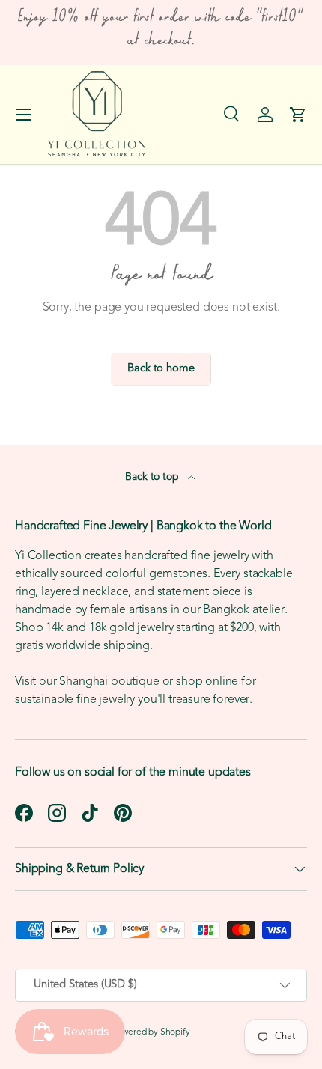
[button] (298, 114)
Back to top (153, 477)
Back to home (160, 368)
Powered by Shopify (151, 1032)
